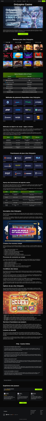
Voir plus (23, 402)
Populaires (7, 42)
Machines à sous (37, 42)
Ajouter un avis (38, 389)
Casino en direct (17, 42)
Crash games (27, 42)
